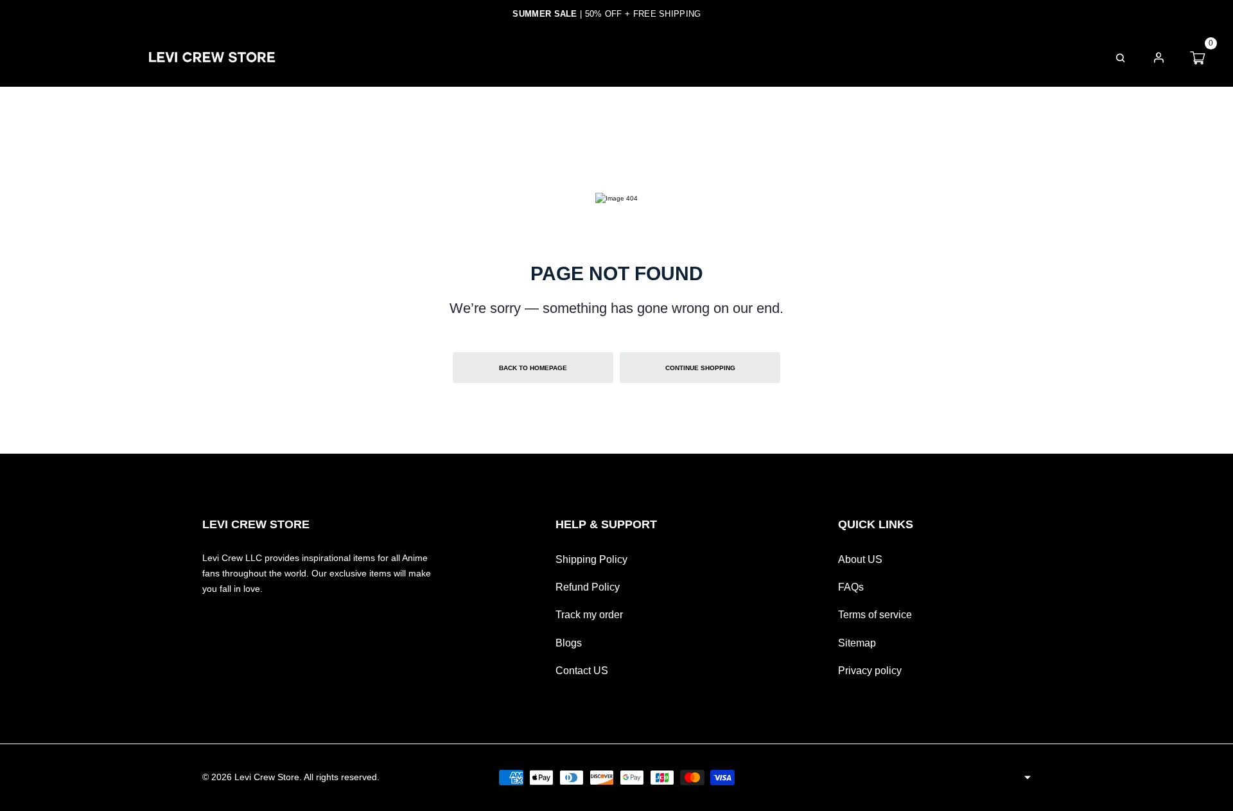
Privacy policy (870, 670)
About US (860, 559)
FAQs (802, 57)
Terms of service (875, 614)
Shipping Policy (591, 559)
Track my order (589, 614)
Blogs (568, 642)
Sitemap (857, 642)
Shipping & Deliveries (696, 57)
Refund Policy (587, 587)
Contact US (581, 670)
